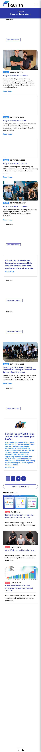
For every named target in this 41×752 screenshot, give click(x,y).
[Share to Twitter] (18, 750)
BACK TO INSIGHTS (20, 487)
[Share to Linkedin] (23, 750)
